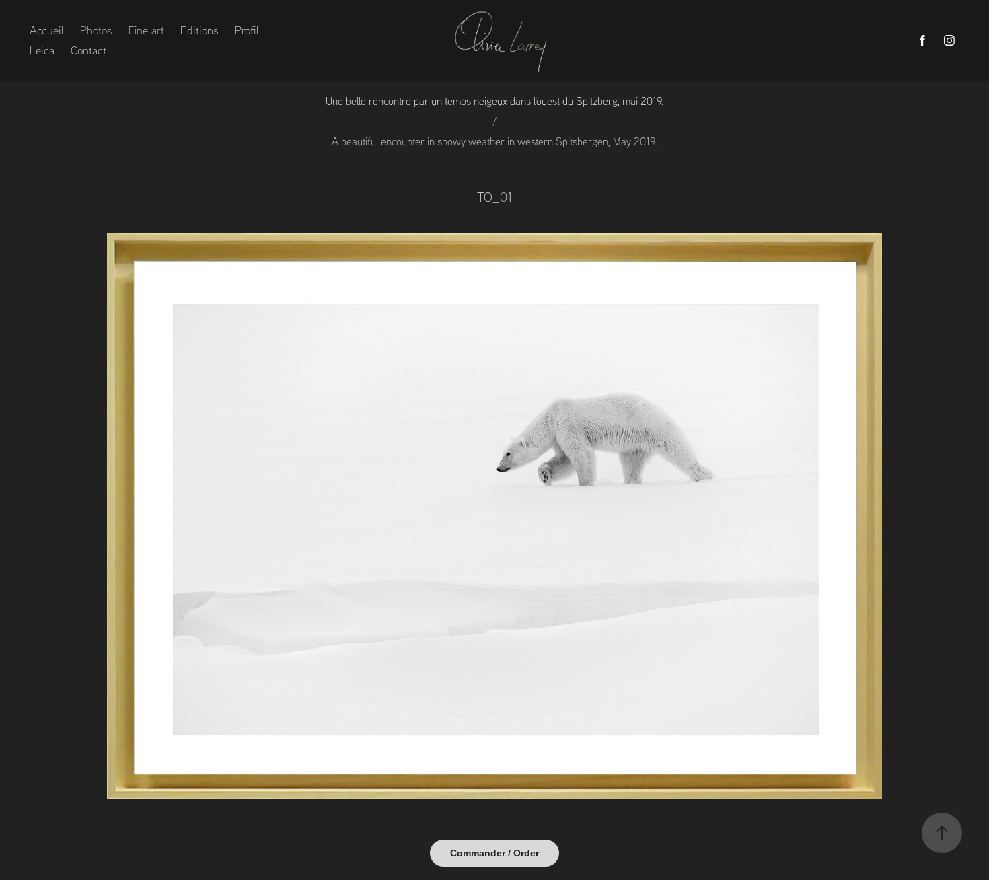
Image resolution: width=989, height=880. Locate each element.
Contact (88, 50)
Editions (199, 30)
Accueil (47, 30)
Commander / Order (494, 853)
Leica (42, 50)
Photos (96, 30)
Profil (247, 30)
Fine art (146, 30)
